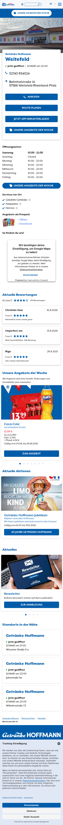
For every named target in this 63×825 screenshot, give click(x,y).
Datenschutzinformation (31, 269)
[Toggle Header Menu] (60, 4)
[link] (31, 83)
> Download (25, 223)
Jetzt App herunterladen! (31, 119)
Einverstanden (30, 274)
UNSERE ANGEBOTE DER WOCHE (33, 13)
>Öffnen (22, 219)
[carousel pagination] (20, 464)
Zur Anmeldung (31, 604)
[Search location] (33, 4)
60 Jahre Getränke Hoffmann (31, 532)
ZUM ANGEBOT (31, 453)
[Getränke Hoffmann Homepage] (31, 735)
